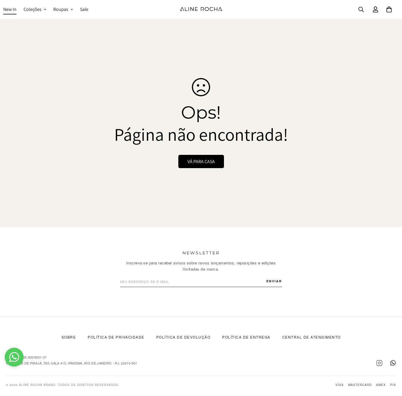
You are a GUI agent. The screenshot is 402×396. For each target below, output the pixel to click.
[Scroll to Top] (390, 364)
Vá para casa (201, 161)
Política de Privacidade (116, 336)
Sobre (69, 336)
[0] (389, 9)
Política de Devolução (183, 336)
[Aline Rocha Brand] (201, 9)
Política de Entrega (246, 336)
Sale (84, 9)
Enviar (274, 281)
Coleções (32, 9)
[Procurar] (361, 9)
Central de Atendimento (311, 336)
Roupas (60, 9)
